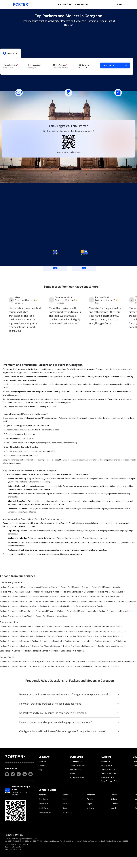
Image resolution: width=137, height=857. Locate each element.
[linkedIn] (24, 774)
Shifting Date (83, 65)
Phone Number (59, 64)
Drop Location (34, 64)
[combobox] (11, 67)
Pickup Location (10, 64)
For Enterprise (64, 4)
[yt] (30, 774)
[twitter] (13, 774)
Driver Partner (81, 4)
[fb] (7, 774)
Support (120, 4)
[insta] (19, 774)
